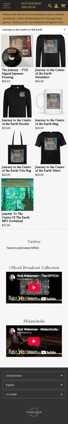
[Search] (50, 5)
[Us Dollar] (34, 394)
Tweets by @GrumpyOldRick (22, 247)
